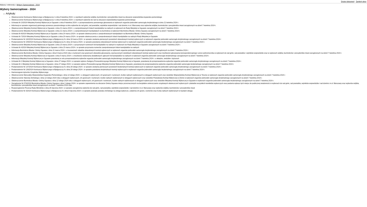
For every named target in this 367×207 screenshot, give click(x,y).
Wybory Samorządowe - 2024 (28, 5)
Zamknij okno (361, 2)
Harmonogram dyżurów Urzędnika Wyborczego (29, 72)
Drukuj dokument (347, 2)
